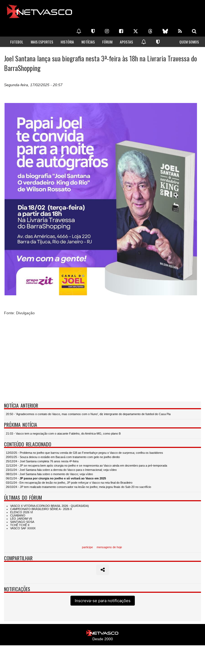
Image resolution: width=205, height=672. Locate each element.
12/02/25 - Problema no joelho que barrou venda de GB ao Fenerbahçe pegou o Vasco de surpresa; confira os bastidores (84, 452)
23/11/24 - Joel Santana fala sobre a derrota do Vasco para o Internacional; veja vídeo (61, 469)
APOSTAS (126, 42)
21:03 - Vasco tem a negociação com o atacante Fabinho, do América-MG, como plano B (63, 433)
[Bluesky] (165, 31)
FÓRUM (107, 42)
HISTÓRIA (67, 42)
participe (87, 547)
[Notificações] (79, 31)
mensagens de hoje (109, 547)
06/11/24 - (56, 478)
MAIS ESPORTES (42, 42)
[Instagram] (106, 31)
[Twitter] (136, 31)
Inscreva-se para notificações (103, 600)
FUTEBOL (16, 42)
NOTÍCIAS (88, 42)
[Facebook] (121, 31)
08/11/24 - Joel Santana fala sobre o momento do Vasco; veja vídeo (49, 474)
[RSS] (180, 31)
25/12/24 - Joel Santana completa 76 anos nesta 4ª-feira (42, 461)
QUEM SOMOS (189, 42)
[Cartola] (93, 31)
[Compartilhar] (102, 569)
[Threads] (150, 31)
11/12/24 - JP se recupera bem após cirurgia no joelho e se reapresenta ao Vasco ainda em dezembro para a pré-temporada (86, 465)
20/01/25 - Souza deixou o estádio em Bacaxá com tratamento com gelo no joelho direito (63, 457)
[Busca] (194, 31)
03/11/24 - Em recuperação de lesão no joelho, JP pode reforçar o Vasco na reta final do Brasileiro (69, 482)
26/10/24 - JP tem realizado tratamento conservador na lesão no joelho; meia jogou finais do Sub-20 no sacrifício (78, 486)
